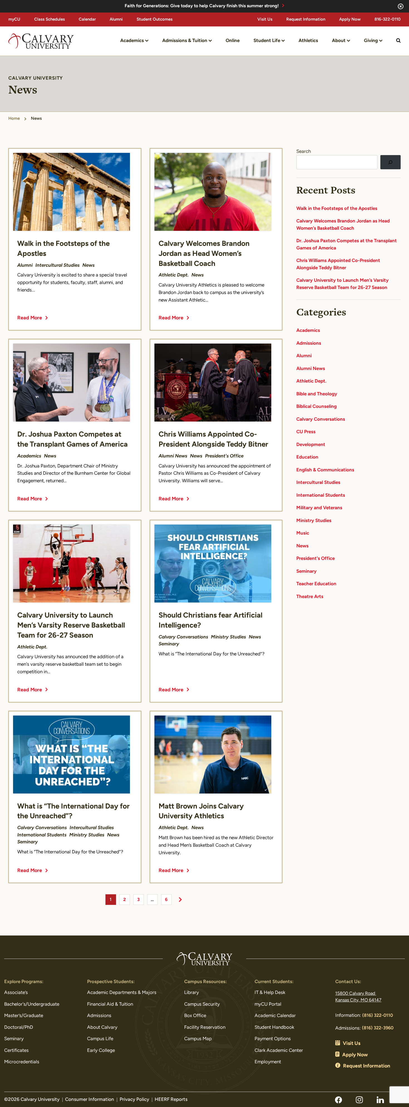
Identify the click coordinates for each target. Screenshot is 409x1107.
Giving (371, 40)
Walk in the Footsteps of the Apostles (336, 208)
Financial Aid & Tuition (110, 1004)
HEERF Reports (171, 1099)
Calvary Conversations (320, 419)
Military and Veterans (319, 508)
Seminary (306, 571)
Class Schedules (49, 20)
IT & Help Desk (270, 992)
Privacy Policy (134, 1099)
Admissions (308, 343)
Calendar (87, 20)
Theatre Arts (309, 596)
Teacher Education (316, 584)
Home (14, 119)
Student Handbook (274, 1027)
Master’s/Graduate (23, 1015)
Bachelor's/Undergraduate (31, 1004)
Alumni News (310, 368)
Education (307, 457)
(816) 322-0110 (377, 1015)
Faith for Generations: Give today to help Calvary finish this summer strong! (202, 6)
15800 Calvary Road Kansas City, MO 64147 (358, 997)
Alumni (116, 20)
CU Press (306, 432)
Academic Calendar (275, 1015)
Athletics (308, 40)
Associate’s (16, 992)
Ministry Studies (313, 520)
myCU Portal (268, 1004)
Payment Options (273, 1039)
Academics (132, 40)
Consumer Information (89, 1099)
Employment (268, 1062)
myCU (14, 20)
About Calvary (102, 1027)
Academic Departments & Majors (121, 992)
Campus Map (198, 1039)
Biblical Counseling (316, 406)
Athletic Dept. (311, 381)
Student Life (266, 40)
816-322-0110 (387, 20)
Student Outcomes (155, 20)
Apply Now (350, 20)
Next (180, 899)
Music (302, 533)
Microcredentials (21, 1062)
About (339, 40)
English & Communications (325, 470)
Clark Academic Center (279, 1050)
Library (191, 992)
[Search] (390, 162)
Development (310, 444)
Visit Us (264, 20)
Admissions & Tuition (184, 40)
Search (303, 151)
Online (233, 40)
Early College (101, 1050)
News (302, 546)
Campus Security (202, 1004)
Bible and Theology (316, 394)
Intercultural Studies (318, 482)
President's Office (315, 558)
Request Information (305, 20)
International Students (320, 495)
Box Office (195, 1015)
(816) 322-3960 (377, 1028)
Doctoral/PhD (18, 1027)
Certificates (16, 1050)
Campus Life (100, 1039)
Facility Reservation (204, 1027)
